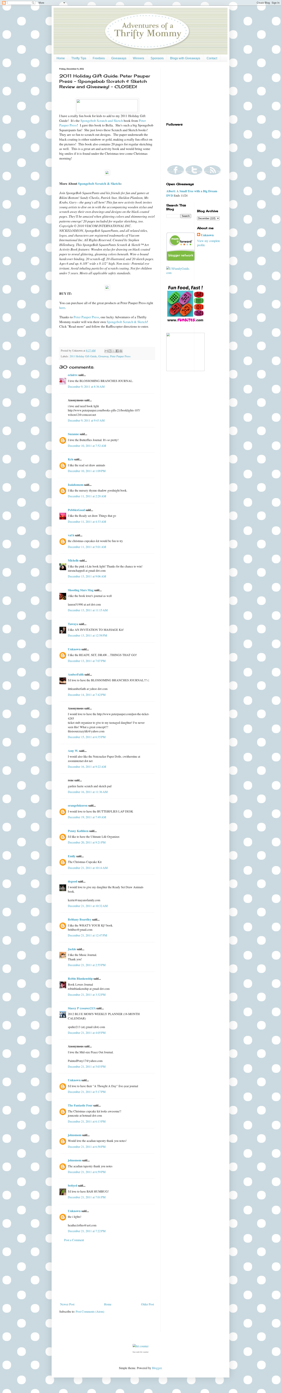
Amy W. (73, 750)
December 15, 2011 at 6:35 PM (87, 737)
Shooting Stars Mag (80, 590)
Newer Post (67, 1304)
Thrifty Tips (78, 58)
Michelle (73, 560)
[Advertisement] (107, 1272)
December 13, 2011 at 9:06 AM (87, 576)
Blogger (157, 1368)
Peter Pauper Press (86, 317)
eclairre (73, 375)
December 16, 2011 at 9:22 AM (87, 766)
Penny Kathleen (78, 831)
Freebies (99, 58)
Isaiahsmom (75, 484)
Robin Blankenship (80, 978)
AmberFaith (76, 674)
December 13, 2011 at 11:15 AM (88, 610)
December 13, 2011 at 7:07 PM (87, 661)
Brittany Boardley (79, 919)
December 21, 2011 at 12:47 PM (87, 935)
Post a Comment (74, 1240)
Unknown (74, 649)
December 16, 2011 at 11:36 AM (88, 792)
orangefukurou (78, 805)
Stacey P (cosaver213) (82, 1008)
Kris (70, 459)
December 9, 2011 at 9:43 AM (86, 420)
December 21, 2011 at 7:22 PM (87, 1231)
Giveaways (118, 58)
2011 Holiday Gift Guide (83, 356)
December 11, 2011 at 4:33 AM (87, 521)
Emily (72, 856)
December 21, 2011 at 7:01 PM (87, 1197)
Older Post (147, 1304)
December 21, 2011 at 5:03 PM (87, 1066)
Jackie (72, 949)
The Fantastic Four (80, 1105)
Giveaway (103, 356)
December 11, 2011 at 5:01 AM (87, 547)
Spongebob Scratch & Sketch (99, 183)
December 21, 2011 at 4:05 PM (87, 1033)
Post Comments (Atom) (90, 1311)
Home (61, 58)
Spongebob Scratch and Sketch (101, 120)
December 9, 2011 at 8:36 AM (86, 386)
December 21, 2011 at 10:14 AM (88, 868)
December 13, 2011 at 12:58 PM (87, 635)
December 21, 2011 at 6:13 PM (87, 1121)
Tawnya (73, 624)
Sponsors (157, 58)
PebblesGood (76, 510)
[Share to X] (113, 351)
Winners (138, 58)
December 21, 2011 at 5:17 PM (87, 1092)
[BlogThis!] (110, 351)
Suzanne (73, 434)
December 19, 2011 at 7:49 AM (87, 817)
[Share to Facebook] (117, 351)
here (62, 307)
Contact (212, 58)
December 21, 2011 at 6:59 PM (87, 1172)
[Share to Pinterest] (121, 351)
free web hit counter (141, 1352)
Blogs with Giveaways (185, 58)
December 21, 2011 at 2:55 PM (87, 965)
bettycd (72, 1185)
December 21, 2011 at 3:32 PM (87, 994)
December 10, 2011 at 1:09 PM (87, 471)
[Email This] (106, 351)
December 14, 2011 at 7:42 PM (87, 695)
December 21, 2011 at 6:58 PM (87, 1147)
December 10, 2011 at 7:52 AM (87, 446)
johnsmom (74, 1135)
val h (71, 535)
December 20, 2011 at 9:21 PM (87, 842)
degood (72, 881)
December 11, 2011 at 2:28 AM (87, 496)
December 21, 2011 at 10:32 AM (88, 906)
